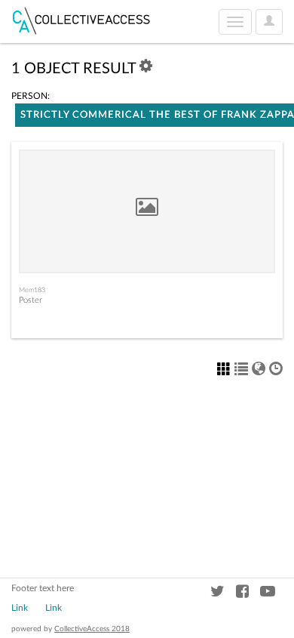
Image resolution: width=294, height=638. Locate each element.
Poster (30, 300)
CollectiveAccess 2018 (92, 629)
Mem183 (32, 290)
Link (19, 607)
